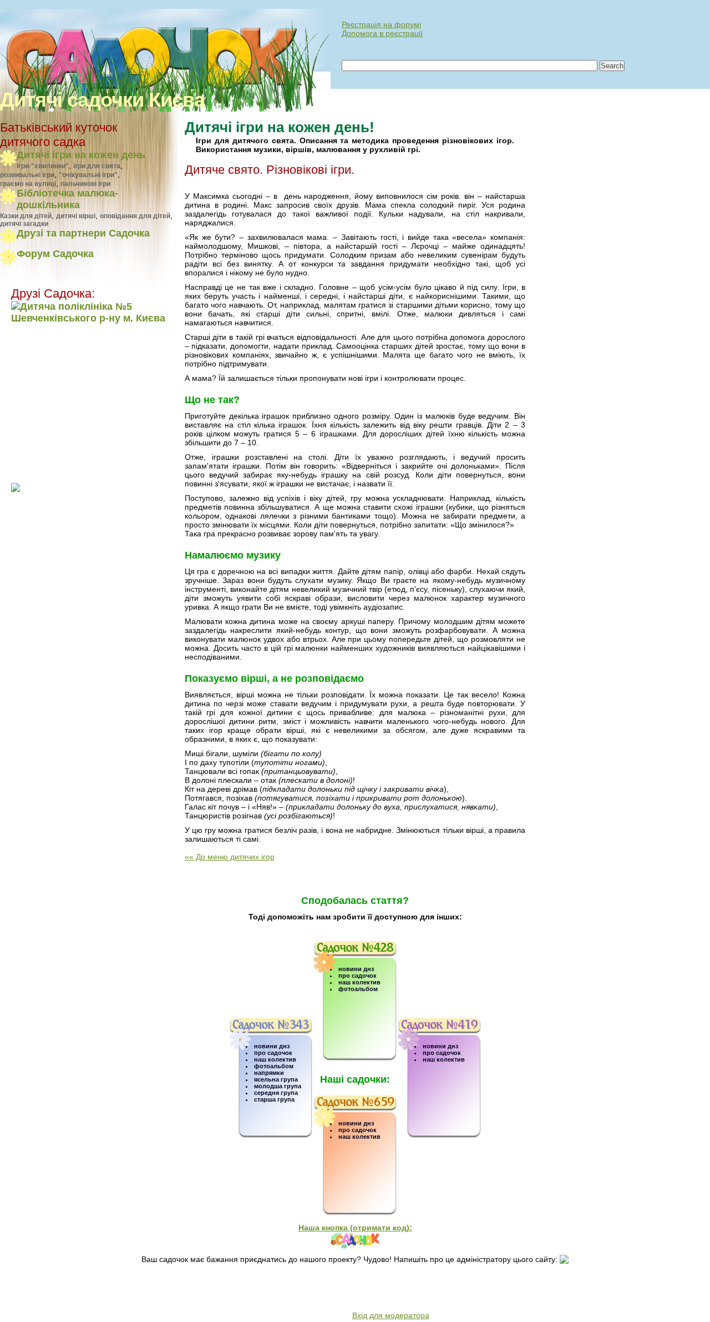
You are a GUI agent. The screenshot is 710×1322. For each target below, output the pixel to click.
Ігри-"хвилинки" (43, 166)
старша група (274, 1099)
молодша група (277, 1086)
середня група (276, 1092)
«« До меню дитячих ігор (230, 856)
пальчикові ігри (85, 184)
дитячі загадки (24, 224)
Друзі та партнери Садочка (83, 233)
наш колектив (275, 1059)
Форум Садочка (55, 253)
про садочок (273, 1052)
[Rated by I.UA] (35, 1309)
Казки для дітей (26, 216)
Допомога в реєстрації (382, 33)
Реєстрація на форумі (381, 24)
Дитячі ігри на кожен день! (279, 127)
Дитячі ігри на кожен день (81, 154)
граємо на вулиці (28, 184)
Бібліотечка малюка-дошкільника (67, 199)
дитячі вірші (75, 216)
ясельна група (276, 1079)
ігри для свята (96, 166)
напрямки (269, 1072)
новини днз (272, 1046)
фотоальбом (273, 1066)
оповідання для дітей (135, 216)
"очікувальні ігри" (88, 175)
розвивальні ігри (27, 175)
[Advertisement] (80, 402)
